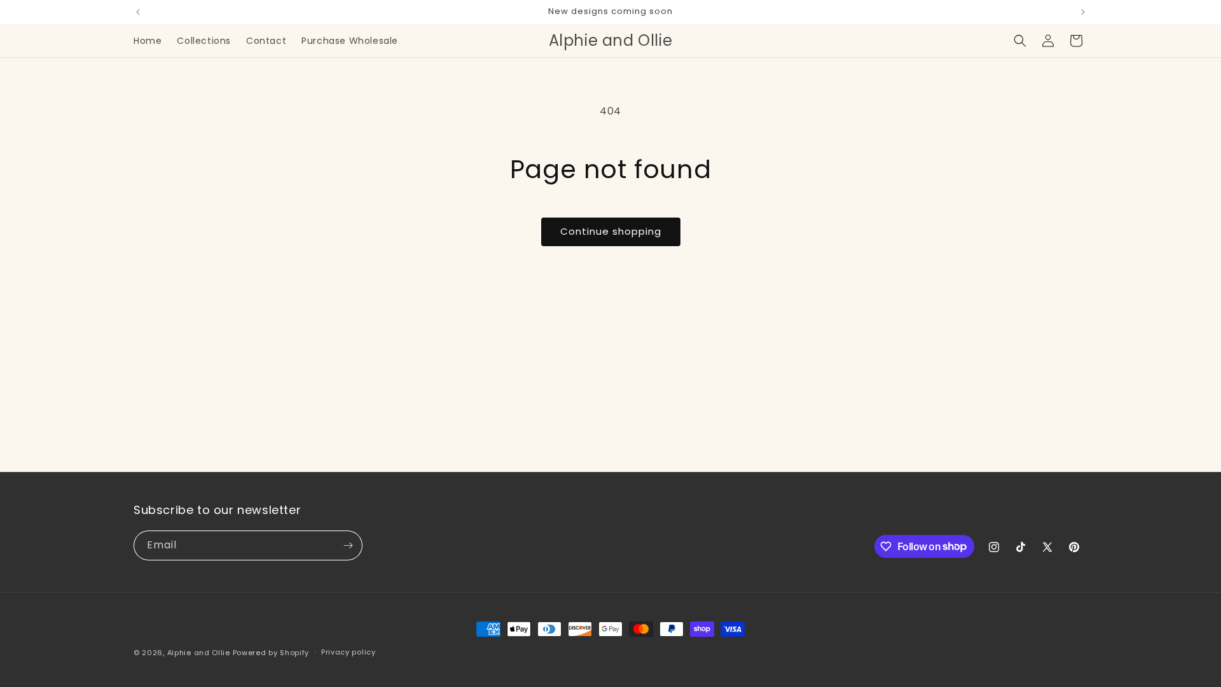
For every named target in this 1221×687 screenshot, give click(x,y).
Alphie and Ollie (198, 653)
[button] (1020, 41)
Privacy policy (348, 652)
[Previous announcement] (138, 12)
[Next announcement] (1083, 12)
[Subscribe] (348, 545)
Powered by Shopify (271, 653)
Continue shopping (610, 231)
